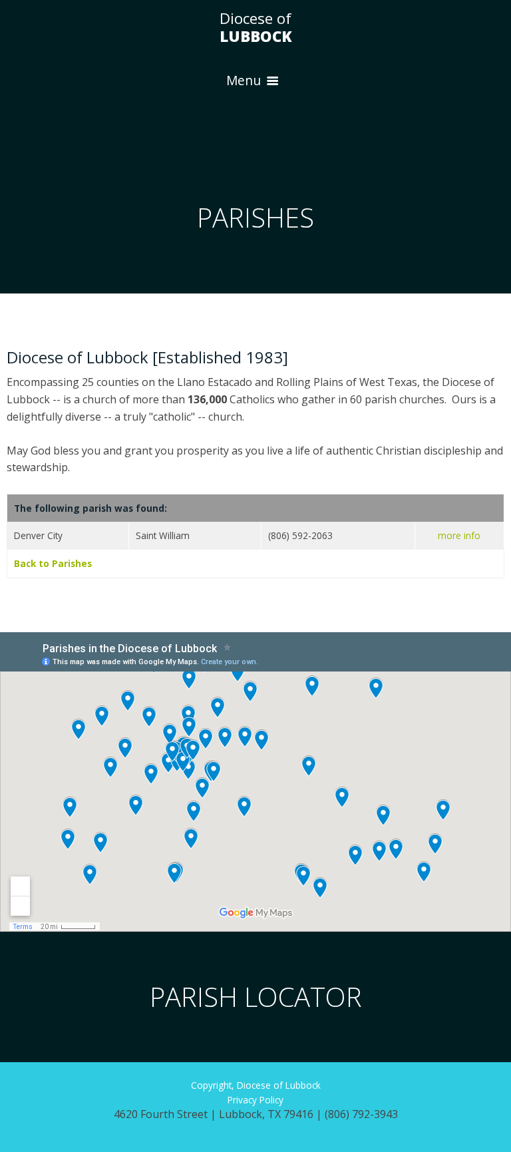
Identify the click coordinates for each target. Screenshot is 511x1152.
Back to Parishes (53, 563)
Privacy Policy (255, 1099)
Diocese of (256, 27)
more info (459, 535)
